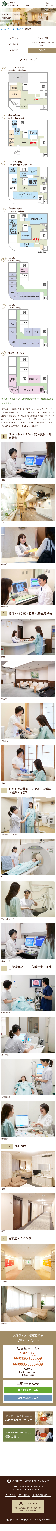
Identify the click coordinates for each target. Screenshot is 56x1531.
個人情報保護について (41, 1495)
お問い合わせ (24, 1495)
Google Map (10, 1495)
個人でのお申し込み (28, 1390)
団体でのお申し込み (28, 1397)
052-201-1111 (21, 1490)
